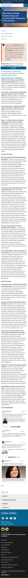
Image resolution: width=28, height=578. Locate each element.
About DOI (4, 540)
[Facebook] (3, 519)
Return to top (4, 492)
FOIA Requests (5, 550)
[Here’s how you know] (14, 1)
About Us (5, 496)
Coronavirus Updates (6, 567)
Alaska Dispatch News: (7, 78)
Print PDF (13, 68)
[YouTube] (11, 519)
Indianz (3, 120)
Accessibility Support (7, 542)
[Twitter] (7, 519)
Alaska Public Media (6, 106)
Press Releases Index (6, 33)
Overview (3, 31)
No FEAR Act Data (6, 552)
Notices (3, 554)
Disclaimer (4, 547)
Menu (25, 5)
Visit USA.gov (5, 574)
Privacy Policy (5, 562)
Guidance (5, 503)
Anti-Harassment (5, 545)
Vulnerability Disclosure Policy (9, 564)
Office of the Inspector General (9, 557)
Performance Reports (7, 559)
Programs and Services (9, 500)
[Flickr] (15, 519)
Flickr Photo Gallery (6, 36)
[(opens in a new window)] (3, 529)
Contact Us (4, 39)
